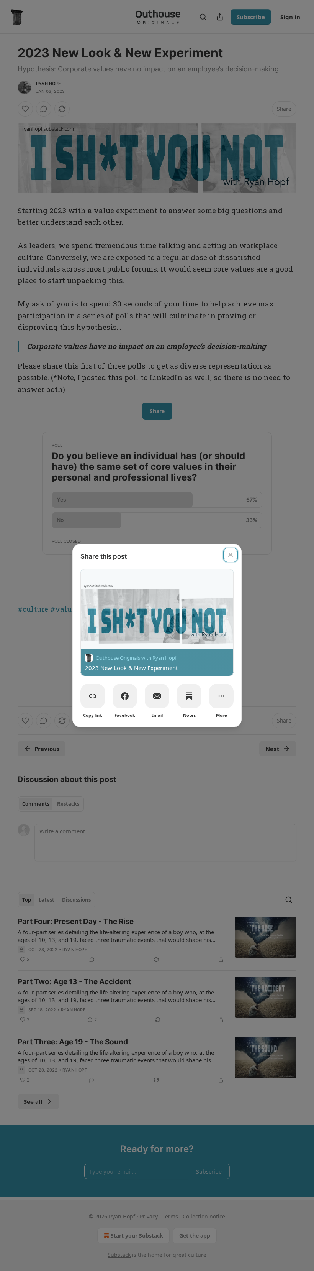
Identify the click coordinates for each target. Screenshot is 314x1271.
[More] (221, 696)
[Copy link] (92, 696)
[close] (230, 555)
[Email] (157, 696)
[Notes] (189, 696)
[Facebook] (125, 696)
